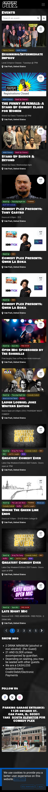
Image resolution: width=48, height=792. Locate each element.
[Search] (38, 18)
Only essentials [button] (28, 786)
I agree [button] (40, 786)
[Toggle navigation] (43, 4)
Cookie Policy (19, 779)
